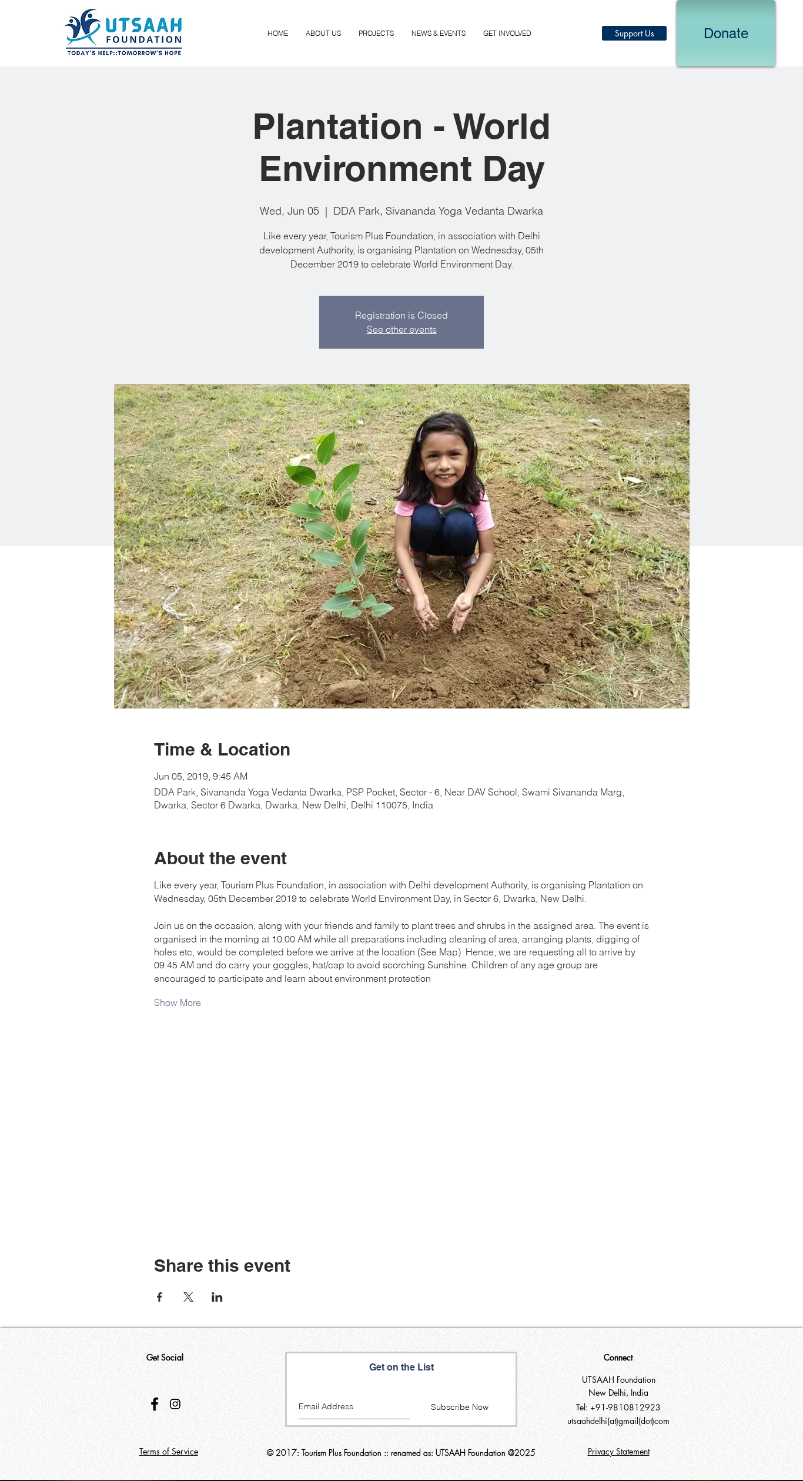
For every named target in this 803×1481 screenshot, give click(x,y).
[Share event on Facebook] (159, 1297)
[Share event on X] (188, 1297)
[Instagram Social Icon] (175, 1404)
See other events (402, 329)
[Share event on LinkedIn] (217, 1297)
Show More (177, 1002)
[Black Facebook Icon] (154, 1404)
